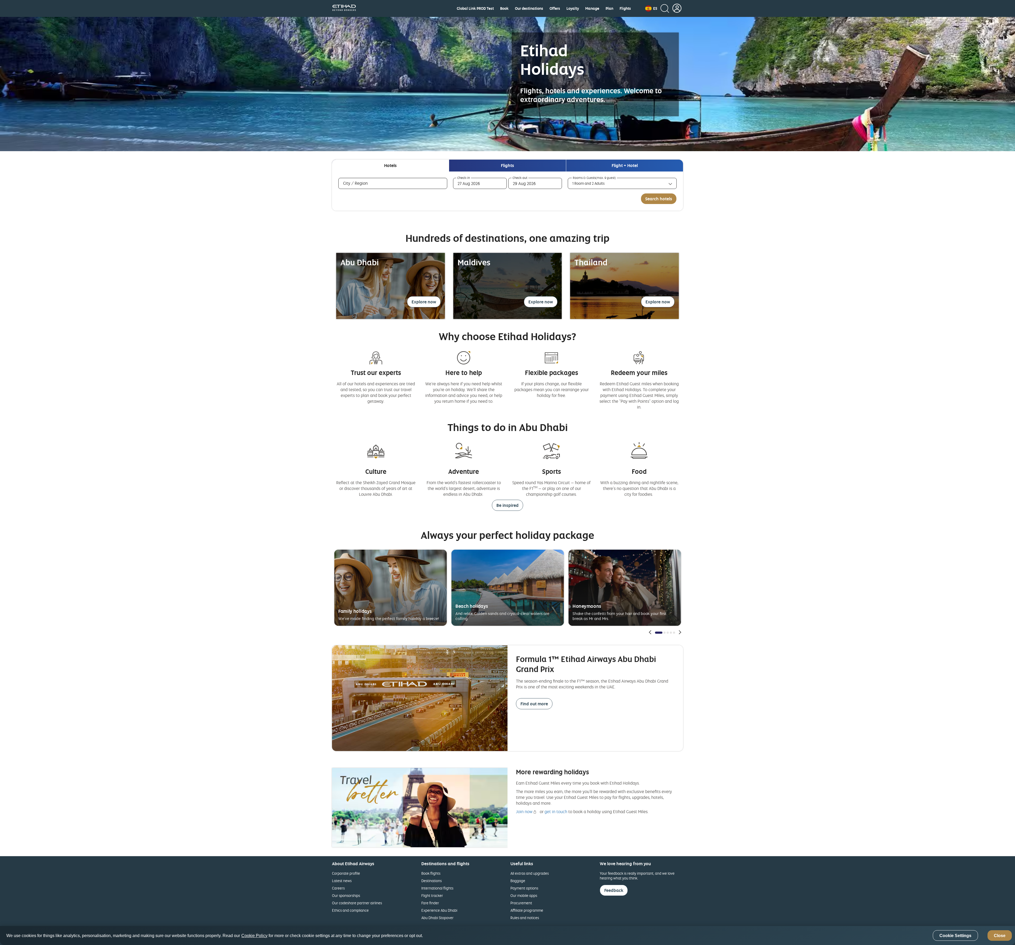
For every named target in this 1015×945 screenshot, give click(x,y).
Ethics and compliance (350, 910)
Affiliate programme (526, 910)
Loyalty (572, 8)
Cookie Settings (955, 935)
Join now (524, 811)
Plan (609, 8)
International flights (437, 888)
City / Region (363, 183)
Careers (338, 888)
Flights (625, 8)
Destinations (431, 880)
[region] (507, 935)
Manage (592, 8)
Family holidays (355, 611)
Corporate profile (346, 873)
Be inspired (507, 505)
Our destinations (529, 8)
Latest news (342, 880)
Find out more (534, 704)
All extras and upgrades (529, 873)
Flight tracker (432, 895)
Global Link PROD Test (475, 8)
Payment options (524, 888)
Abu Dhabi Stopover (437, 917)
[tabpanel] (507, 191)
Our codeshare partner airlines (357, 902)
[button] (651, 8)
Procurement (521, 902)
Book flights (430, 873)
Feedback (613, 890)
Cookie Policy (254, 935)
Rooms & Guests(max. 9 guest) (594, 178)
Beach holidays (471, 606)
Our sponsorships (346, 895)
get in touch (556, 811)
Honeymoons (587, 606)
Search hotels (658, 199)
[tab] (390, 166)
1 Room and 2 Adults (588, 183)
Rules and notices (524, 917)
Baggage (517, 880)
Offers (555, 8)
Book (504, 8)
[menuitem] (475, 8)
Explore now (424, 302)
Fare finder (430, 902)
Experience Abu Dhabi (439, 910)
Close (999, 935)
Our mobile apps (523, 895)
